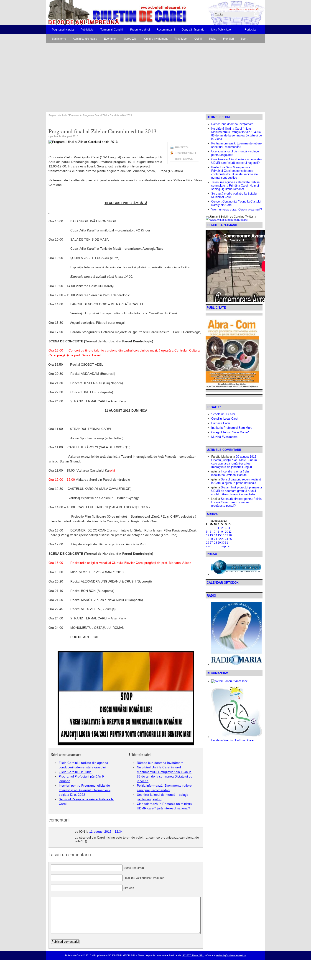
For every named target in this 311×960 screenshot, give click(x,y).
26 (207, 542)
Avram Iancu (240, 681)
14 (215, 535)
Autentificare (236, 9)
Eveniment (110, 38)
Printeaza (182, 147)
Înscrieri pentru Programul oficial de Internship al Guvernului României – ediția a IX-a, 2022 (84, 790)
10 (226, 531)
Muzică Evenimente (224, 437)
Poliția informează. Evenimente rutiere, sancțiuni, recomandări (237, 145)
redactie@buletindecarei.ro (231, 955)
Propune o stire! (140, 29)
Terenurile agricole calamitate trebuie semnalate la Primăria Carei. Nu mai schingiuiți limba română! (235, 185)
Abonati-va (251, 9)
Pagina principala (63, 29)
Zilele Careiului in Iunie (75, 772)
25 (230, 539)
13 (211, 535)
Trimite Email (184, 158)
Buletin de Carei (104, 12)
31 (226, 542)
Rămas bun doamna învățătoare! (160, 763)
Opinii (198, 38)
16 (222, 535)
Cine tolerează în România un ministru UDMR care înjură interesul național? (236, 161)
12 (207, 535)
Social (212, 38)
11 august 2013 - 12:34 (106, 831)
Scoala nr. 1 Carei (223, 414)
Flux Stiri (228, 38)
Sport (244, 38)
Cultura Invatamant (156, 38)
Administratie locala (85, 38)
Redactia (250, 29)
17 (226, 535)
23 (222, 539)
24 (226, 539)
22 (219, 539)
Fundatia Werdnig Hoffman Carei (232, 740)
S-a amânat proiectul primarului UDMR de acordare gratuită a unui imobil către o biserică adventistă (236, 491)
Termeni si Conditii (111, 29)
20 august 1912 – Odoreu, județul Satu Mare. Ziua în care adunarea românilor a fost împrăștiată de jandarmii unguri (235, 462)
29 (219, 542)
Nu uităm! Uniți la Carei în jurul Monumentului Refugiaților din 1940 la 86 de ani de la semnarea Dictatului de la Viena (236, 134)
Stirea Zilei (130, 38)
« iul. (209, 546)
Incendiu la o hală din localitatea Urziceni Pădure (230, 473)
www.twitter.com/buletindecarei (229, 219)
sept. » (225, 546)
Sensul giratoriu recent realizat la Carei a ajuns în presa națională (236, 481)
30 (222, 542)
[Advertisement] (155, 77)
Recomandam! (166, 29)
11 (230, 531)
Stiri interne (59, 38)
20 (211, 539)
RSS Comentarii (185, 153)
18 (230, 535)
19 (207, 539)
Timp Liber (181, 38)
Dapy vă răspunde (193, 29)
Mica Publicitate (221, 29)
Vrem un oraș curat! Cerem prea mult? (236, 209)
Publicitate (87, 29)
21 (215, 539)
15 (219, 535)
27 (211, 542)
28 (215, 542)
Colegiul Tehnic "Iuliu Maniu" (230, 432)
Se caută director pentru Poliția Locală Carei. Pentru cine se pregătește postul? (236, 502)
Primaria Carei (220, 423)
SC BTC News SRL (193, 955)
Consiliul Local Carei (224, 418)
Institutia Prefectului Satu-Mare (231, 427)
